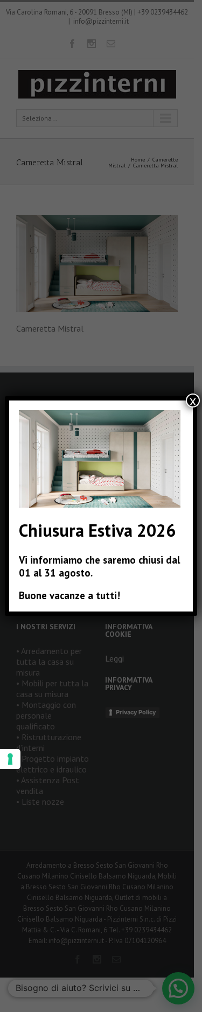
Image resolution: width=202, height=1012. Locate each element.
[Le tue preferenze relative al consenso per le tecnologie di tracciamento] (10, 759)
